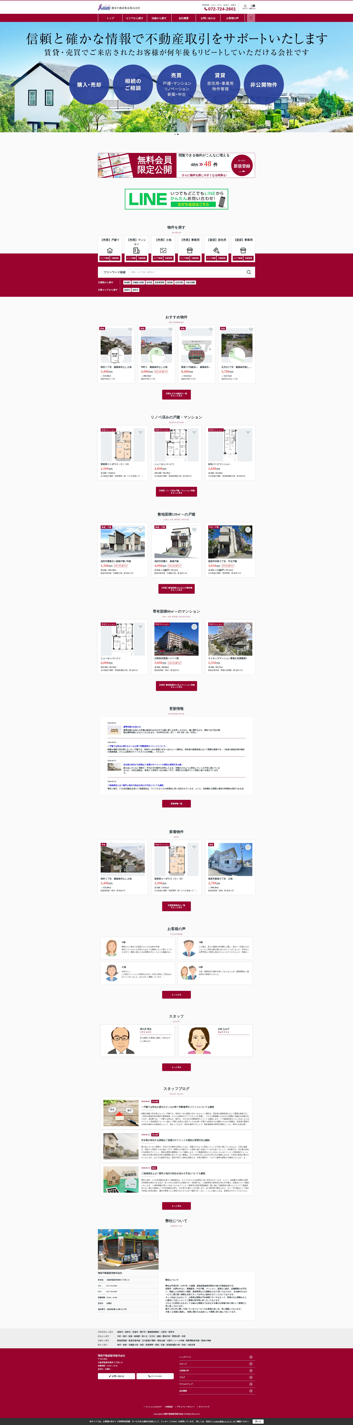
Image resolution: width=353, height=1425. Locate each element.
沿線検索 (115, 258)
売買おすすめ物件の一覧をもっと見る (176, 394)
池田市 (135, 290)
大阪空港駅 (190, 282)
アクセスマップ (186, 1384)
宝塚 (163, 1345)
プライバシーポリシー (186, 1407)
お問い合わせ (208, 18)
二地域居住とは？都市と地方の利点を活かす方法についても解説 (136, 785)
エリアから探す (134, 18)
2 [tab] (178, 134)
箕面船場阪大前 (173, 1345)
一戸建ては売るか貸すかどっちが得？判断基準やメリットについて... (137, 746)
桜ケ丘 (145, 1336)
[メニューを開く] (251, 18)
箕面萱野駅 (160, 282)
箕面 (157, 1345)
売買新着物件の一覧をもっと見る (176, 906)
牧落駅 (127, 282)
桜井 (125, 1336)
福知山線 (161, 1340)
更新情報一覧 (176, 804)
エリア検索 (104, 258)
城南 (159, 1336)
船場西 (137, 1336)
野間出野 (176, 1336)
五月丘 (152, 1336)
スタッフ (183, 1364)
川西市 (164, 1332)
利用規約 (169, 1407)
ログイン (245, 8)
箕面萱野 (149, 1345)
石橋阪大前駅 (138, 282)
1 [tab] (175, 134)
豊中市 (143, 1332)
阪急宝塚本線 (135, 1340)
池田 (142, 1345)
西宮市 (171, 1332)
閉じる (258, 1421)
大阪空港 (191, 1345)
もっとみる (176, 995)
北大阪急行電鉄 (149, 1340)
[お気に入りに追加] (130, 329)
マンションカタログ (153, 1407)
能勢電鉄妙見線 (193, 1340)
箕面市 (127, 290)
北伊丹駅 (179, 282)
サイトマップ (204, 1407)
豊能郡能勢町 (153, 1332)
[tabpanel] (176, 77)
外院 (183, 1336)
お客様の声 (232, 18)
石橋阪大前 (133, 1345)
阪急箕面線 (122, 1340)
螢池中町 (167, 1336)
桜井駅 (149, 282)
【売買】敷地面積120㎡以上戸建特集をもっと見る (176, 589)
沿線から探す (159, 18)
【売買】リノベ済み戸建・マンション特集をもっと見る (176, 492)
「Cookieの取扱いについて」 (222, 1422)
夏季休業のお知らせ (132, 727)
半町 (119, 1336)
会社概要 (184, 18)
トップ (110, 18)
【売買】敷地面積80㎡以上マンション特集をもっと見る (176, 686)
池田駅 (170, 282)
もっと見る (176, 1067)
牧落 (131, 1336)
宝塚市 (135, 1332)
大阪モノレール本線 (176, 1340)
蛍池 (184, 1345)
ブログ (182, 1377)
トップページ (185, 1357)
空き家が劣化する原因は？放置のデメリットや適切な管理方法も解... (153, 765)
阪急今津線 (206, 1340)
